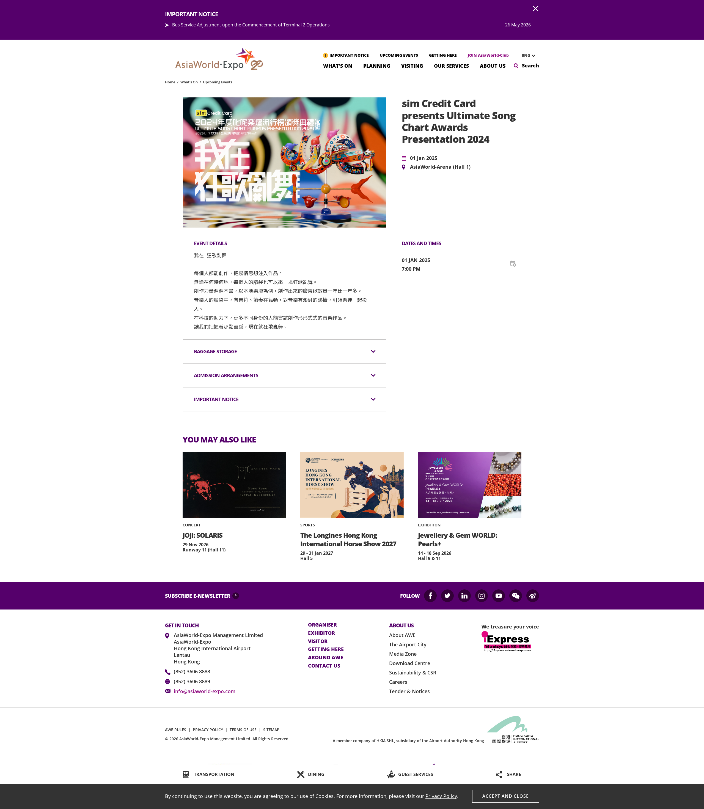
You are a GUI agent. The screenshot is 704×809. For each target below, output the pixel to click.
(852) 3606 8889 (192, 681)
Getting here (326, 649)
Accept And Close (505, 796)
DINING (316, 774)
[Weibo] (532, 595)
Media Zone (403, 654)
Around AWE (325, 657)
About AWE (402, 635)
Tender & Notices (409, 691)
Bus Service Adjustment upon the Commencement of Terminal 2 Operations (251, 25)
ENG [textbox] (526, 55)
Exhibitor (321, 633)
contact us (324, 666)
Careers (398, 682)
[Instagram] (481, 595)
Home (170, 82)
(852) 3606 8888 (192, 671)
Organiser (322, 625)
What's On (337, 65)
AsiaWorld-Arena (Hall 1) (440, 167)
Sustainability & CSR (412, 672)
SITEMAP (271, 729)
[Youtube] (498, 595)
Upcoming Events (217, 82)
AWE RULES (175, 729)
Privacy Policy (441, 796)
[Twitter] (447, 595)
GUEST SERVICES (415, 774)
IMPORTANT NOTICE (349, 55)
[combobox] (526, 56)
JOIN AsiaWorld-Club (488, 55)
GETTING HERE (443, 55)
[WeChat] (515, 595)
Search (530, 65)
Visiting (412, 65)
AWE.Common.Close (535, 9)
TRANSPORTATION (214, 774)
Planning (376, 65)
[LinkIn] (464, 595)
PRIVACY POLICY (208, 729)
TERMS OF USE (243, 729)
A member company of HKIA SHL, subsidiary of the (408, 740)
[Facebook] (430, 595)
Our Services (451, 65)
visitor (318, 641)
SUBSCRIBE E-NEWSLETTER (197, 595)
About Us (492, 65)
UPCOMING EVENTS (399, 55)
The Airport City (408, 644)
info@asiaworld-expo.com (204, 691)
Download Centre (409, 663)
